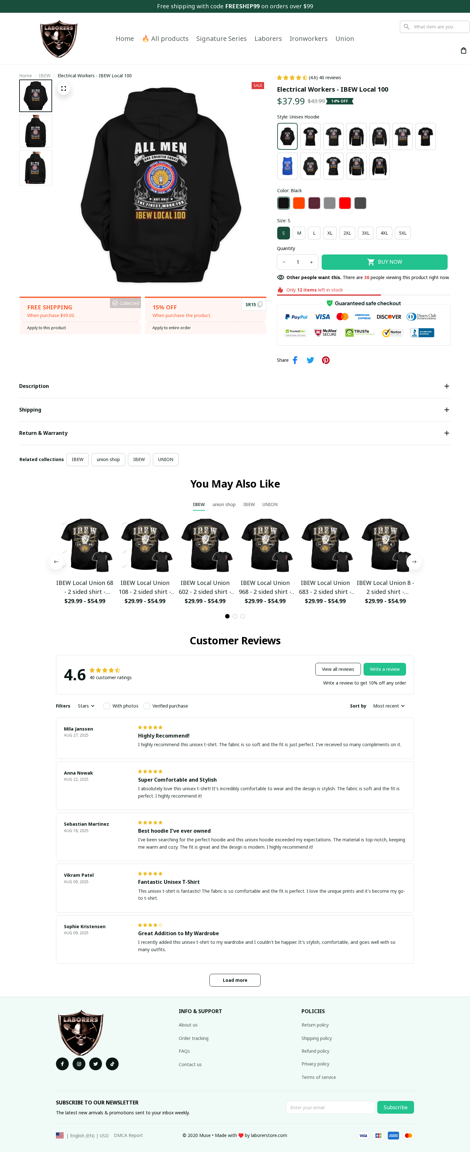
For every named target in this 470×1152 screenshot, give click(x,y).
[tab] (227, 616)
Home (25, 75)
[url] (269, 1135)
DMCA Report (128, 1135)
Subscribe (396, 1107)
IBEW (45, 75)
